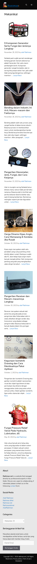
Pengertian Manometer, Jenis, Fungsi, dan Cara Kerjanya (16, 175)
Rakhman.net (7, 503)
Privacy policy (17, 559)
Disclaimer (18, 561)
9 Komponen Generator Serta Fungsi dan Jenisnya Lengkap (17, 46)
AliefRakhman (8, 508)
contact (13, 486)
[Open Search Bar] (26, 5)
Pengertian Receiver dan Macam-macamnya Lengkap (17, 299)
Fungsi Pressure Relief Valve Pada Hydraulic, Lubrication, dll (15, 430)
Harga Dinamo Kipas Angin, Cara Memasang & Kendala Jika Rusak (18, 237)
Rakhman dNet (8, 500)
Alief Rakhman (8, 498)
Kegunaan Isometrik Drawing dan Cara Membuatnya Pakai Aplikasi (14, 365)
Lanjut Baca (17, 75)
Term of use (27, 559)
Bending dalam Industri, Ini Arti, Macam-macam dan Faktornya (18, 110)
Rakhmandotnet (8, 505)
